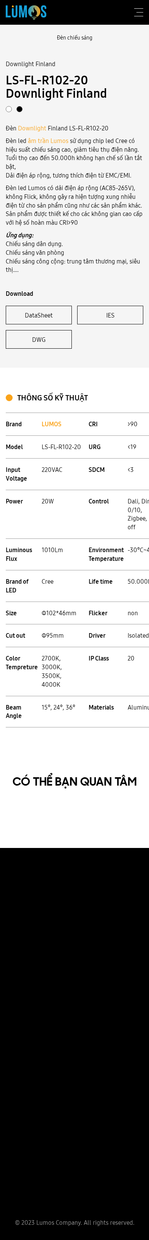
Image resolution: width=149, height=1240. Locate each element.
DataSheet (39, 315)
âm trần (38, 141)
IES (110, 315)
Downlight (32, 128)
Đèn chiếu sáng (74, 37)
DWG (38, 339)
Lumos (59, 141)
